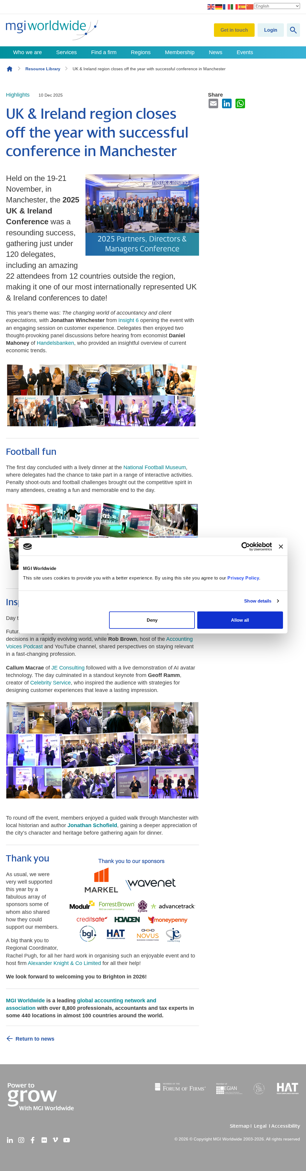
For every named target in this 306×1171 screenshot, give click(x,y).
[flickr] (44, 1140)
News (215, 52)
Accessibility (285, 1126)
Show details (257, 600)
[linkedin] (10, 1140)
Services (66, 52)
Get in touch (234, 30)
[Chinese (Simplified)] (250, 7)
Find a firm (104, 52)
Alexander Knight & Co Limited (64, 963)
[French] (227, 7)
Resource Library (42, 68)
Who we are (27, 52)
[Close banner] (281, 547)
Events (245, 52)
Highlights (18, 95)
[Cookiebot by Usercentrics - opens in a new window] (246, 546)
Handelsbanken (55, 343)
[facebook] (32, 1140)
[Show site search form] (293, 30)
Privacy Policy (243, 577)
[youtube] (67, 1140)
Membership (180, 52)
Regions (141, 52)
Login (270, 30)
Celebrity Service (50, 683)
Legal (260, 1126)
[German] (219, 7)
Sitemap (239, 1126)
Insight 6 (128, 320)
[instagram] (21, 1140)
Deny (152, 619)
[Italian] (234, 7)
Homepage (9, 68)
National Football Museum (154, 467)
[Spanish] (242, 7)
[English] (211, 7)
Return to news (35, 1039)
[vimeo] (55, 1140)
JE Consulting (68, 668)
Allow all (240, 619)
